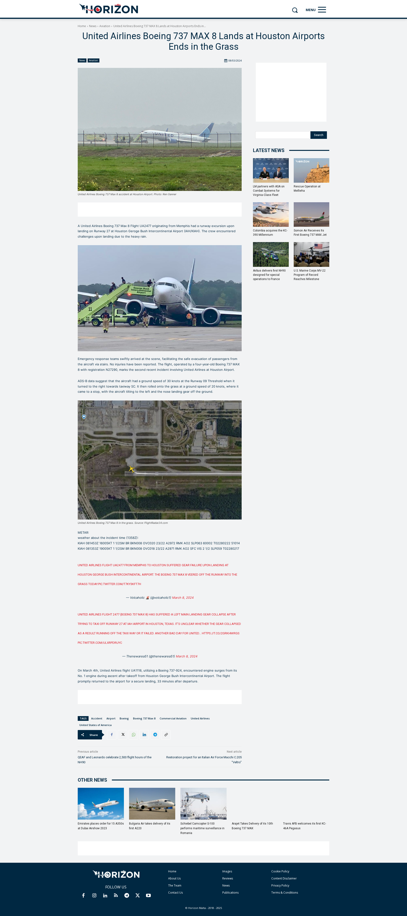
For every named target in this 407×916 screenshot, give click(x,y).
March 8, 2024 (183, 597)
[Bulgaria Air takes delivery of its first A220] (152, 804)
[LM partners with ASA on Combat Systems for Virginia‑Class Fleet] (271, 170)
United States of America (95, 725)
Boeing (124, 718)
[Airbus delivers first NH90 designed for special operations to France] (271, 254)
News (92, 26)
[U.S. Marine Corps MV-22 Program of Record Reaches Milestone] (312, 254)
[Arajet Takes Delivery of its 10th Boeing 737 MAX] (255, 804)
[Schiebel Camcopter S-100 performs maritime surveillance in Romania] (203, 804)
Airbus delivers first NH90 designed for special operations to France (269, 275)
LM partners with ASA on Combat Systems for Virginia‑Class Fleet (269, 191)
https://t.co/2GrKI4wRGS (221, 633)
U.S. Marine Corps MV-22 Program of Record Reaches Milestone (310, 275)
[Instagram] (94, 895)
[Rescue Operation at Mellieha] (312, 170)
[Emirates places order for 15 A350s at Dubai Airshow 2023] (101, 804)
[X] (122, 734)
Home (82, 26)
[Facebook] (111, 734)
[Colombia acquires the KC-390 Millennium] (271, 214)
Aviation (104, 26)
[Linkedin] (144, 734)
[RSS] (116, 895)
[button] (294, 10)
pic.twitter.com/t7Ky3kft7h (119, 584)
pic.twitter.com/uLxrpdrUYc (100, 642)
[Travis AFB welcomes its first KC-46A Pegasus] (306, 804)
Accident (96, 718)
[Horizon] (109, 8)
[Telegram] (155, 734)
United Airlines (200, 718)
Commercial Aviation (173, 718)
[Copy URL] (166, 734)
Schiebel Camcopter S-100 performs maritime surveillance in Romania (202, 828)
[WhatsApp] (133, 734)
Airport (110, 718)
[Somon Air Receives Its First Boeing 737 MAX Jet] (312, 214)
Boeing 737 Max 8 (144, 718)
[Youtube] (148, 895)
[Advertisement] (160, 209)
